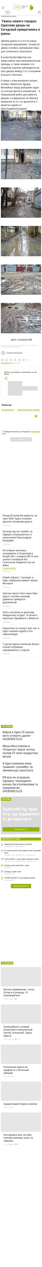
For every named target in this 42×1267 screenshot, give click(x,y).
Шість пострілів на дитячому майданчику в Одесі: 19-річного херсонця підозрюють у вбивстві (20, 615)
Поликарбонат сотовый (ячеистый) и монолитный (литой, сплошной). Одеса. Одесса (18, 1031)
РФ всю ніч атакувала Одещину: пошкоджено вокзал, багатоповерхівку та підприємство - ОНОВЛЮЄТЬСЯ (20, 784)
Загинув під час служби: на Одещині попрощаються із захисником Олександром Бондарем (17, 536)
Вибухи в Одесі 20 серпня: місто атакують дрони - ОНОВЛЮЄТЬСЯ (18, 735)
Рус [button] (7, 12)
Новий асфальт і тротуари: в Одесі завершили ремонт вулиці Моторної (20, 580)
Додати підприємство (21, 886)
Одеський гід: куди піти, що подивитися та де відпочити (21, 813)
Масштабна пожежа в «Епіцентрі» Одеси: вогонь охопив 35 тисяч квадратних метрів (20, 751)
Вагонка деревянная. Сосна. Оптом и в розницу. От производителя (19, 992)
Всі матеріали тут (21, 829)
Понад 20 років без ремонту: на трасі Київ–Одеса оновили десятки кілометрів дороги (20, 518)
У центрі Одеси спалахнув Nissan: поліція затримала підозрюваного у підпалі (21, 647)
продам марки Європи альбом (20, 1103)
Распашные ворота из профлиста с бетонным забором (16, 1070)
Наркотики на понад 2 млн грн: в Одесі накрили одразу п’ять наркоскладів (21, 631)
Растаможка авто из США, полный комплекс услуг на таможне (18, 1137)
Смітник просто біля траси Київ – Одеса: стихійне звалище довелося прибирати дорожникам (21, 598)
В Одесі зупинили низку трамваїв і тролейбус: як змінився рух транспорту (18, 767)
